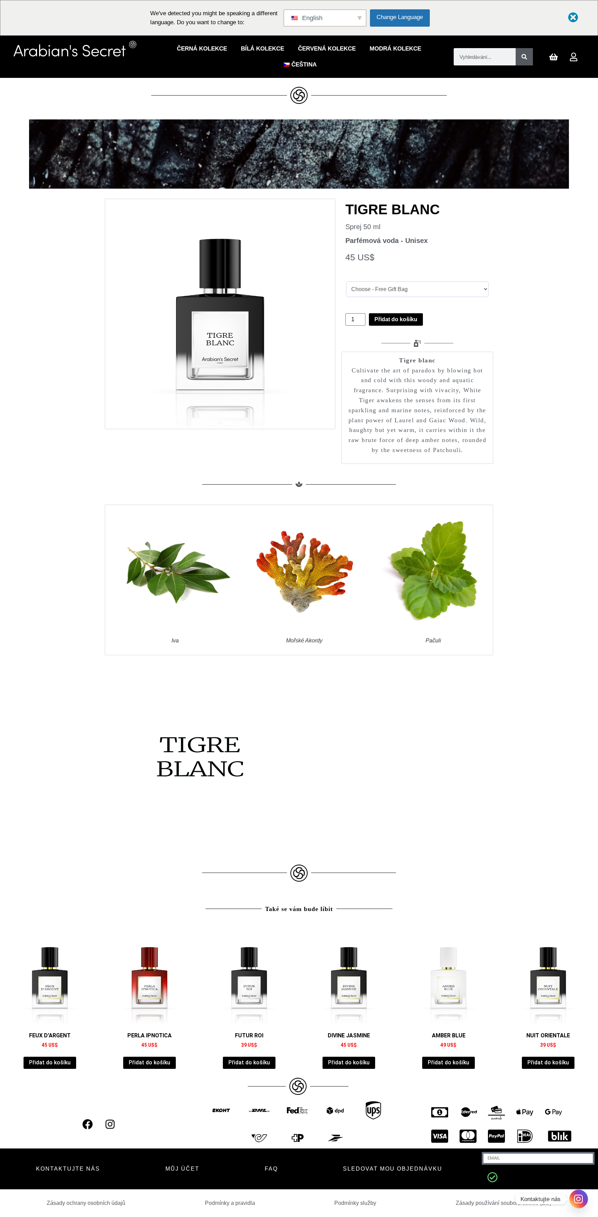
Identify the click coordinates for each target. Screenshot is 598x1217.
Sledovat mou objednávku (392, 1169)
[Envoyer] (492, 1177)
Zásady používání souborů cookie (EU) (503, 1203)
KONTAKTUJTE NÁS (68, 1169)
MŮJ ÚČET (182, 1169)
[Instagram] (110, 1124)
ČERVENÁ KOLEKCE (327, 48)
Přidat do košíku (395, 319)
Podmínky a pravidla (230, 1203)
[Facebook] (87, 1124)
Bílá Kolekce (262, 48)
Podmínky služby (355, 1203)
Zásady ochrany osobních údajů (86, 1203)
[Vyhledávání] (524, 56)
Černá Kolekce (202, 48)
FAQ (271, 1169)
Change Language (400, 17)
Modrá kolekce (395, 48)
